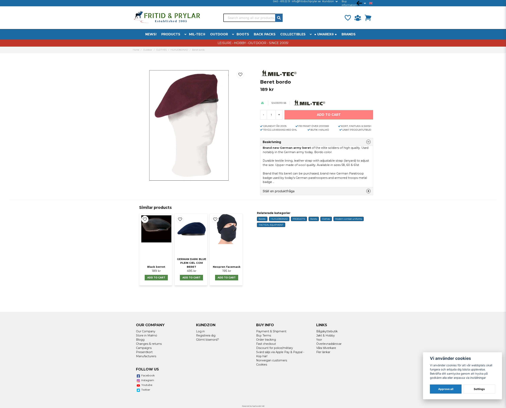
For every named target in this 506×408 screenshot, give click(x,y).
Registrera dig (205, 335)
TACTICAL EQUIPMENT (271, 224)
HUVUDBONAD (179, 49)
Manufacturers (146, 356)
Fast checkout (266, 344)
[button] (370, 3)
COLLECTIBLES (293, 34)
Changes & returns (149, 344)
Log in (200, 331)
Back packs (265, 34)
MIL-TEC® (197, 34)
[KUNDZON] (358, 18)
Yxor (319, 339)
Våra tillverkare (326, 348)
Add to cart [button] (156, 277)
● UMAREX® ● (325, 34)
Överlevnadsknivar (329, 344)
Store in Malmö (146, 335)
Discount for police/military (274, 348)
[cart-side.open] (368, 18)
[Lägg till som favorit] (347, 18)
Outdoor (219, 34)
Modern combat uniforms (348, 219)
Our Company (145, 331)
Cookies (261, 364)
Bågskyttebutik (327, 331)
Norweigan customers (271, 360)
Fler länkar (323, 352)
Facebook (148, 375)
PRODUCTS (170, 34)
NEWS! (151, 34)
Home (136, 49)
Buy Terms (263, 335)
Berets (262, 219)
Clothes (326, 219)
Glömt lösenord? (207, 339)
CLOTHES (161, 49)
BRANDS (349, 34)
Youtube (146, 384)
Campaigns (144, 348)
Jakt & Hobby (325, 335)
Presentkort (144, 352)
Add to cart (227, 277)
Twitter (145, 389)
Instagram (147, 380)
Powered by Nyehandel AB (253, 406)
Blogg (140, 339)
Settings (479, 389)
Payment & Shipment (271, 331)
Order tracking (266, 339)
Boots (243, 34)
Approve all (445, 389)
